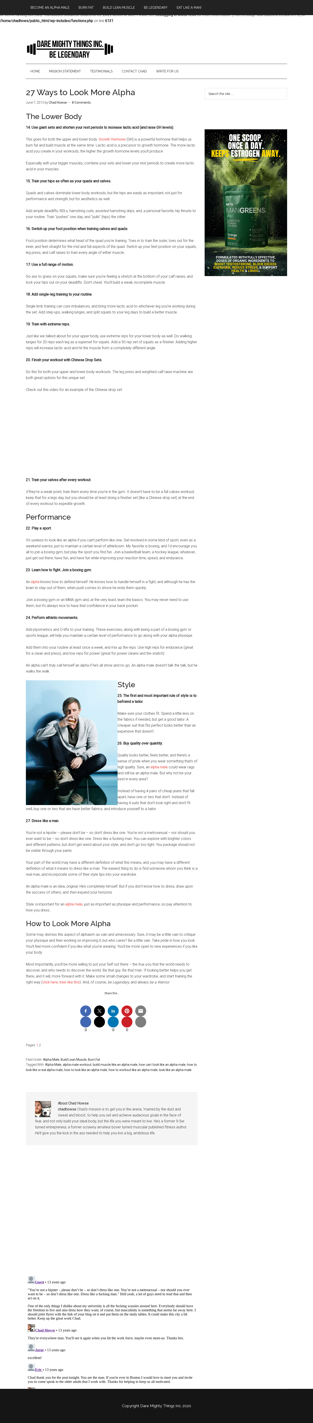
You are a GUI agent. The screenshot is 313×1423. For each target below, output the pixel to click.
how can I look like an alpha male (162, 1064)
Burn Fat (94, 1059)
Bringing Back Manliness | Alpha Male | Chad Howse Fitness (69, 49)
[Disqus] (112, 1214)
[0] (85, 1021)
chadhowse (67, 1109)
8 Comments (81, 102)
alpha (35, 582)
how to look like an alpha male (85, 1070)
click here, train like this (61, 982)
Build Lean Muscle (74, 1059)
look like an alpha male (175, 1070)
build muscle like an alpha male (115, 1064)
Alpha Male (51, 1059)
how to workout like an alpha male (133, 1070)
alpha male (159, 767)
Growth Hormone (112, 139)
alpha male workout (77, 1064)
